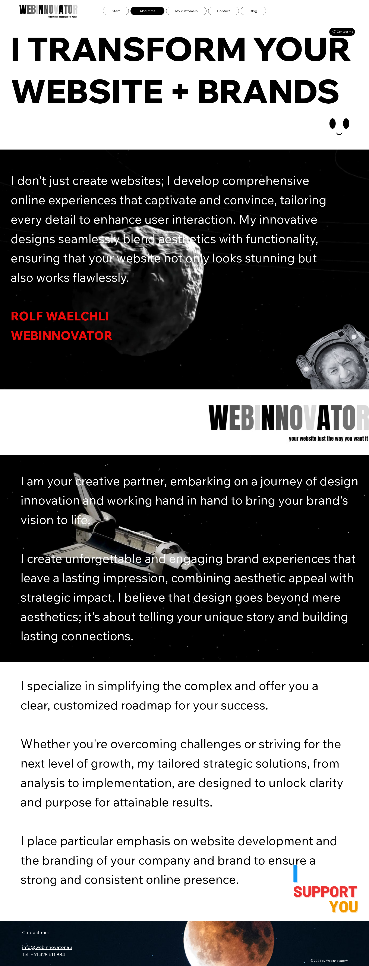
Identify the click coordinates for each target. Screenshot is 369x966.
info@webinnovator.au (47, 947)
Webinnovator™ (337, 961)
